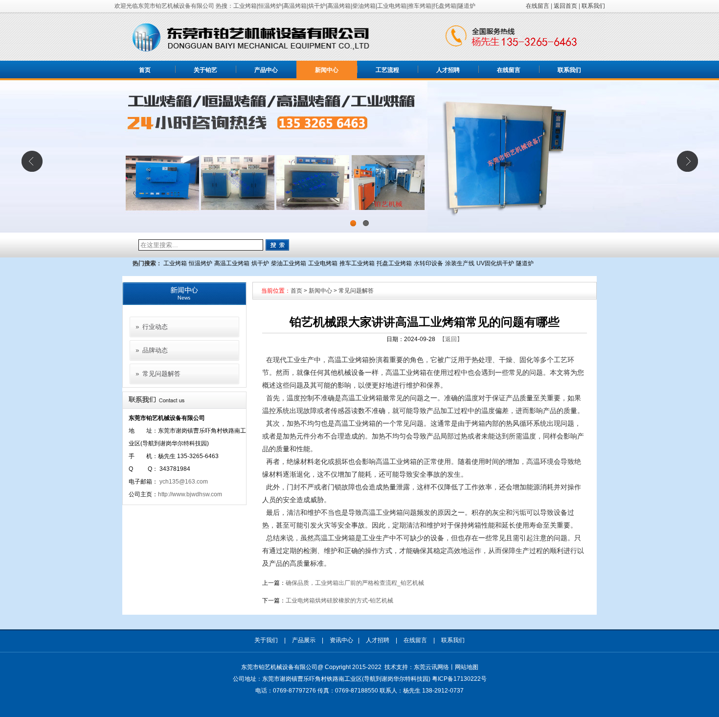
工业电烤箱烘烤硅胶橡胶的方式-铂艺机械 (339, 600)
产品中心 (266, 70)
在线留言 (537, 5)
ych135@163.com (183, 481)
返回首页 (565, 5)
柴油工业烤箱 (288, 263)
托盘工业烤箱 (394, 263)
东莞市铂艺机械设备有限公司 (279, 667)
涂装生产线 (459, 263)
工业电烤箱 (322, 263)
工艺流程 (387, 70)
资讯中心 (341, 640)
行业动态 (155, 326)
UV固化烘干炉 (495, 263)
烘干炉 (260, 263)
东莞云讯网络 (431, 667)
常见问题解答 (161, 373)
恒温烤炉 (200, 263)
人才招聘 (448, 70)
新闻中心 (326, 70)
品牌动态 (155, 350)
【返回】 (451, 339)
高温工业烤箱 (231, 263)
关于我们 (266, 640)
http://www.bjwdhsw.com (190, 494)
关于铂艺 (205, 70)
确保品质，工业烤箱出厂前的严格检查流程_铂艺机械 (355, 582)
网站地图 (466, 667)
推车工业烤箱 (357, 263)
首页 (145, 70)
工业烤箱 (175, 263)
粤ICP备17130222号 (459, 678)
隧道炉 (525, 263)
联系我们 (593, 5)
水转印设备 (428, 263)
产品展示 (303, 640)
